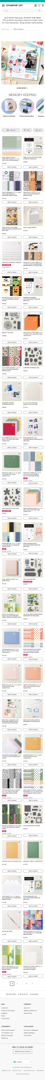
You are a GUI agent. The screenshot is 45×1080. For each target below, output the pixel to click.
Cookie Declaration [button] (22, 1074)
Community (5, 1026)
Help (3, 1004)
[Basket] (43, 5)
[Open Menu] (3, 5)
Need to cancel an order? (22, 1047)
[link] (39, 5)
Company (27, 1004)
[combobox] (22, 10)
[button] (35, 5)
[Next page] (32, 984)
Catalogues (28, 1026)
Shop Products (5, 29)
